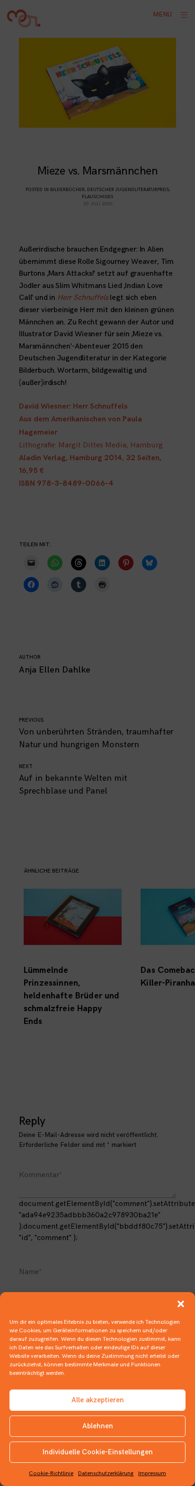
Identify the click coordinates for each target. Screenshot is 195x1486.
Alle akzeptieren (97, 1400)
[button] (181, 1304)
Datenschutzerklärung (105, 1473)
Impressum (152, 1473)
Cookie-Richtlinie (51, 1473)
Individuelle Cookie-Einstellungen (98, 1452)
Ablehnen (97, 1426)
